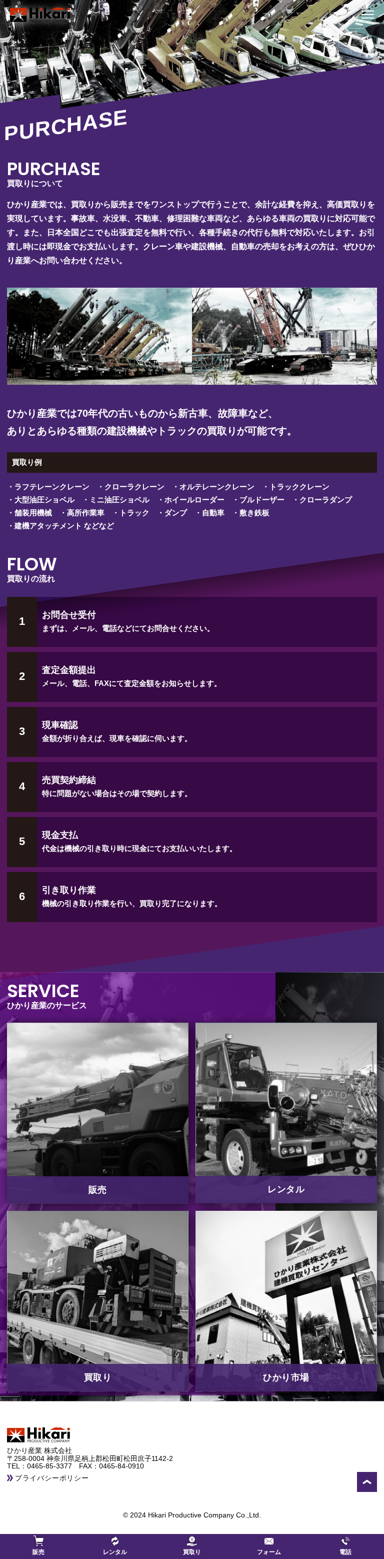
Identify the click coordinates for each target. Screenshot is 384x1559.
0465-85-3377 (53, 1466)
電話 (346, 1551)
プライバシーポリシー (52, 1478)
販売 (38, 1551)
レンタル (115, 1551)
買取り (192, 1551)
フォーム (269, 1551)
